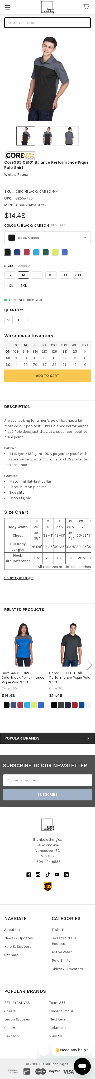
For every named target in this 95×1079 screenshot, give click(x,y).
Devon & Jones (17, 1019)
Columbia (57, 1027)
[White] (88, 705)
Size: (17, 266)
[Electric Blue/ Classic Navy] (27, 705)
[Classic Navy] (68, 705)
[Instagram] (38, 875)
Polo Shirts (61, 960)
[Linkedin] (66, 875)
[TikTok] (48, 875)
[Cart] (87, 7)
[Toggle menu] (7, 7)
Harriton (11, 1036)
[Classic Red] (75, 705)
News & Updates (18, 938)
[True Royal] (81, 705)
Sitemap (11, 955)
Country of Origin (19, 578)
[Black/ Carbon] (6, 705)
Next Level (57, 1019)
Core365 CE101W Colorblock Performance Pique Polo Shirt (23, 677)
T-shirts (58, 929)
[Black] (54, 705)
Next (89, 665)
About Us (12, 929)
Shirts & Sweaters (67, 969)
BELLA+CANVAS (17, 1002)
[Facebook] (29, 875)
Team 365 (57, 1002)
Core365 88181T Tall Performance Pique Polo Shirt (69, 677)
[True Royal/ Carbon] (41, 705)
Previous (5, 665)
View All (55, 1036)
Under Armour (61, 1011)
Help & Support (17, 946)
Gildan (9, 1027)
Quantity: (13, 310)
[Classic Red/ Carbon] (20, 705)
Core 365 (12, 1011)
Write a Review (16, 174)
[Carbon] (61, 705)
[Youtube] (57, 875)
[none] (47, 78)
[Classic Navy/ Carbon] (13, 705)
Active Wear (62, 952)
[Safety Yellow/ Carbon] (34, 705)
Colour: (35, 225)
